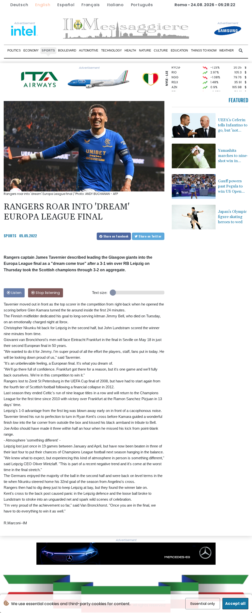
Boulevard (67, 50)
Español (65, 5)
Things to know (204, 50)
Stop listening (47, 292)
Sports (48, 50)
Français (90, 5)
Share (115, 236)
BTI (174, 88)
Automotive (88, 50)
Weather (226, 50)
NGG (175, 73)
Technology (111, 50)
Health (130, 50)
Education (179, 50)
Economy (31, 50)
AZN (174, 83)
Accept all (235, 603)
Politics (14, 50)
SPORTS (10, 235)
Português (142, 5)
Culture (161, 50)
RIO (174, 68)
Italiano (115, 5)
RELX (175, 78)
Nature (145, 50)
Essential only (202, 603)
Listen (15, 292)
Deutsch (19, 5)
